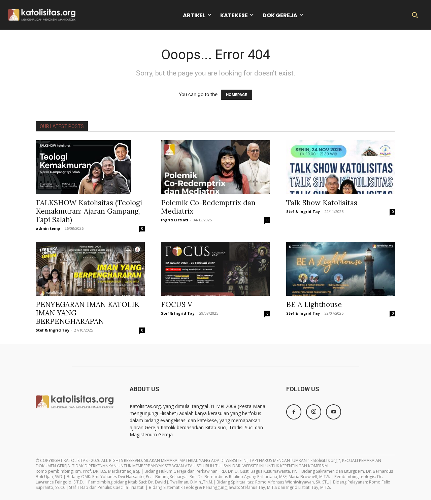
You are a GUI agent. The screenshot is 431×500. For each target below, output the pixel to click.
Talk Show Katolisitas (321, 202)
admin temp (48, 228)
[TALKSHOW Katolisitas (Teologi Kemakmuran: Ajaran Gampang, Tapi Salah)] (90, 167)
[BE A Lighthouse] (340, 269)
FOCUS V (176, 304)
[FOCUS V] (215, 269)
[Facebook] (293, 411)
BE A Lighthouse (314, 304)
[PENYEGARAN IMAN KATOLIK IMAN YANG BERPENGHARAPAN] (90, 269)
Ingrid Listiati (174, 219)
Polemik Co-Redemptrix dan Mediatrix (208, 207)
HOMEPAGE (236, 94)
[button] (415, 15)
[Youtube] (333, 411)
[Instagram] (313, 411)
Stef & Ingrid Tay (303, 211)
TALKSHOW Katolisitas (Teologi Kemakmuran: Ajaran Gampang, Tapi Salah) (89, 211)
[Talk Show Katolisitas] (340, 167)
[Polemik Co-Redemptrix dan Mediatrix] (215, 167)
